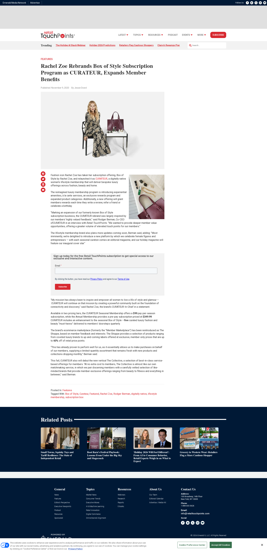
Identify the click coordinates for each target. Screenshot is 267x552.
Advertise (35, 3)
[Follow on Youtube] (264, 2)
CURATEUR (101, 178)
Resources (154, 35)
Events (186, 35)
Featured (94, 393)
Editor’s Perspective (62, 503)
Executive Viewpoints (62, 506)
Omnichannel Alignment (96, 518)
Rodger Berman (121, 393)
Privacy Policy (75, 549)
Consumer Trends (93, 499)
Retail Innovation (93, 510)
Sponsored (58, 518)
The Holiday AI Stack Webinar (71, 45)
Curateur (84, 393)
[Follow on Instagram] (260, 2)
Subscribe (218, 35)
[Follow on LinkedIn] (251, 2)
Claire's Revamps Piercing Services (175, 45)
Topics (137, 35)
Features (47, 59)
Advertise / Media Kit (157, 503)
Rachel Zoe (106, 393)
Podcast (173, 35)
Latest (122, 35)
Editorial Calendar (156, 499)
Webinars (121, 495)
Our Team (153, 495)
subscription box (74, 397)
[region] (133, 545)
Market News (91, 495)
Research (121, 499)
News (56, 495)
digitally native (139, 393)
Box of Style (71, 393)
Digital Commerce (93, 514)
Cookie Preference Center (192, 545)
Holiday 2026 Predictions (102, 45)
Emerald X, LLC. (203, 535)
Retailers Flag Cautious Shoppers (136, 45)
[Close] (262, 544)
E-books (121, 506)
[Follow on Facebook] (247, 2)
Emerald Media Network (14, 3)
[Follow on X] (256, 2)
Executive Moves (92, 503)
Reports (121, 503)
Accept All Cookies (220, 545)
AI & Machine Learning (95, 506)
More (200, 35)
